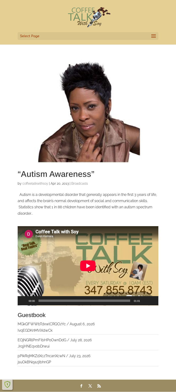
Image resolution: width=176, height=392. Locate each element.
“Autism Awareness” (56, 174)
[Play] (23, 300)
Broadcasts (79, 183)
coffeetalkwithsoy (35, 183)
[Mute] (145, 300)
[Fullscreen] (152, 300)
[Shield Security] (7, 384)
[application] (88, 266)
